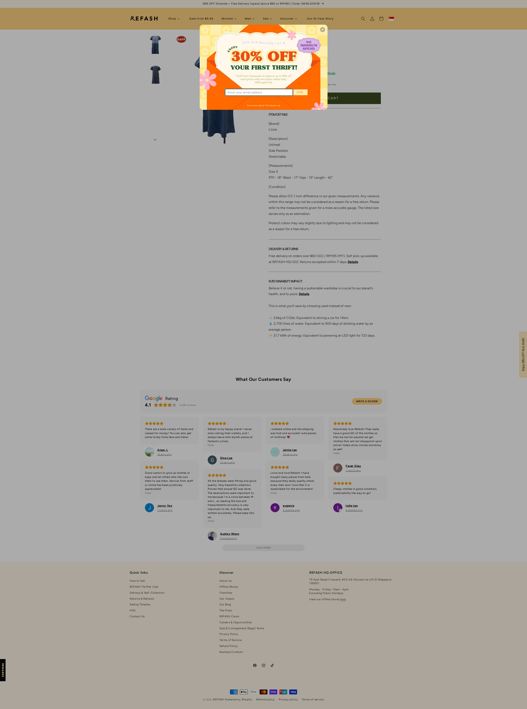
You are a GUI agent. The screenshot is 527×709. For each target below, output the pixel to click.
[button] (322, 29)
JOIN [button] (300, 92)
